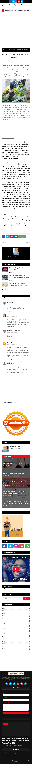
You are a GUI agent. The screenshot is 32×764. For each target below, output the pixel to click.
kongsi (8, 230)
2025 (16, 610)
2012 (16, 643)
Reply (9, 311)
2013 (16, 641)
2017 (16, 631)
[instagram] (16, 1)
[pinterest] (19, 1)
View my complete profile (15, 448)
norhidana (10, 363)
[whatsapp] (27, 546)
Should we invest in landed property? (14, 473)
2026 (16, 608)
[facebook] (10, 1)
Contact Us (21, 757)
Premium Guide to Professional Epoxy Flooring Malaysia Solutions (19, 276)
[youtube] (21, 546)
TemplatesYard (16, 760)
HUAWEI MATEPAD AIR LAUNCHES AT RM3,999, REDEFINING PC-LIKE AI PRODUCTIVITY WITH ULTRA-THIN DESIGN (14, 493)
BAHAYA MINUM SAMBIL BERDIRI (12, 464)
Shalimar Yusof (7, 61)
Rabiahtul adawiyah (13, 330)
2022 (16, 618)
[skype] (22, 1)
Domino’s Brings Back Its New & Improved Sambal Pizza (17, 11)
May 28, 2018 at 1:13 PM (12, 304)
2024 (16, 613)
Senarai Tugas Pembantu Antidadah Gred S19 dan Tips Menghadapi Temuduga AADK (15, 502)
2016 (16, 633)
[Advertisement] (16, 29)
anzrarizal (10, 315)
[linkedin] (25, 683)
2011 (16, 646)
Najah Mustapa (11, 343)
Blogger (16, 761)
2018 (16, 628)
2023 (16, 615)
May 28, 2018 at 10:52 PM (12, 344)
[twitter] (13, 1)
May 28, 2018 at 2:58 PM (12, 332)
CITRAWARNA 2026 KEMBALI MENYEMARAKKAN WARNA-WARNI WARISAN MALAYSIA (18, 285)
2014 (16, 638)
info (7, 49)
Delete (12, 311)
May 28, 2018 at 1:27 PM (12, 316)
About (15, 757)
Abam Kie (10, 302)
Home (4, 49)
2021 (16, 621)
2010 (16, 648)
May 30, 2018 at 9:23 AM (12, 364)
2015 (16, 636)
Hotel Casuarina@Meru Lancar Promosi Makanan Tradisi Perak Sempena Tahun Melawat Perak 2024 (15, 741)
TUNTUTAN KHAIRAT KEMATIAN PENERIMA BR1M (15, 482)
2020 (16, 623)
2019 (16, 626)
